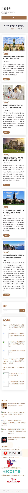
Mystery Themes (21, 491)
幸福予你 (6, 8)
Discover (6, 79)
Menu (14, 17)
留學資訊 (6, 53)
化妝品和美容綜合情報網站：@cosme (11, 468)
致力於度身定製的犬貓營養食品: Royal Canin (12, 475)
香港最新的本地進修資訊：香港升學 (10, 449)
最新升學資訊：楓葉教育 (7, 457)
